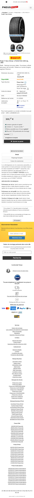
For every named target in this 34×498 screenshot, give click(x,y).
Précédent (4, 12)
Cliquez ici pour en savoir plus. (20, 271)
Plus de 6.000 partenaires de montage (17, 296)
